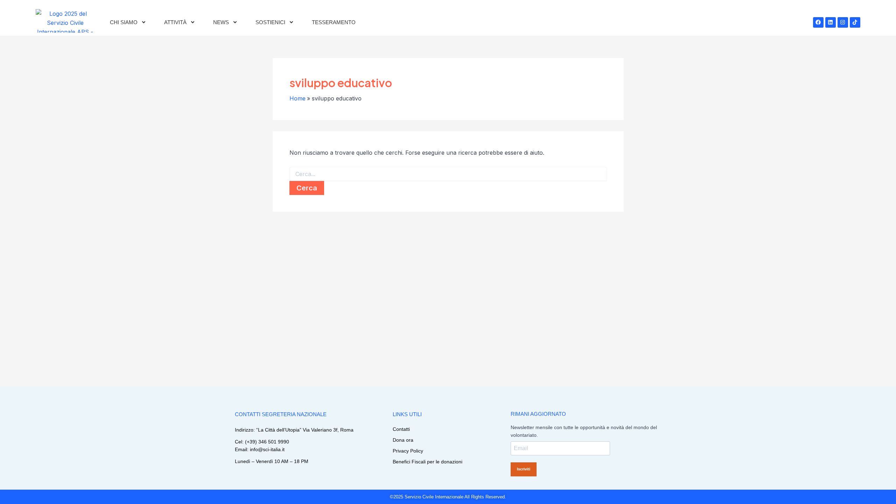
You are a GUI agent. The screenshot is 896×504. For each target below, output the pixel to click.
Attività (175, 22)
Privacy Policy (408, 451)
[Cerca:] (448, 174)
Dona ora (403, 440)
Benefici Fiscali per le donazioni (427, 461)
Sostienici (270, 22)
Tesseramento (334, 22)
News (221, 22)
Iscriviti (523, 469)
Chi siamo (124, 22)
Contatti (401, 429)
